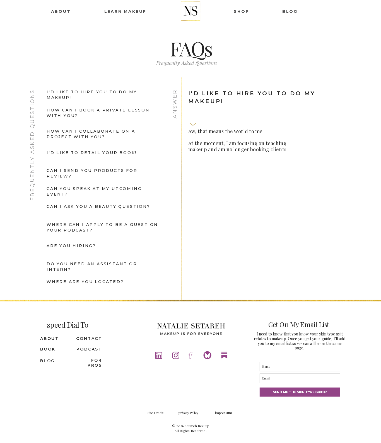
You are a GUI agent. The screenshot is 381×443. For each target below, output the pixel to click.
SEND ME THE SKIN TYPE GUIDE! (300, 392)
